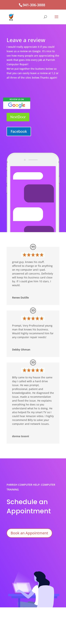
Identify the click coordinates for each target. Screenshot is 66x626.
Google (16, 102)
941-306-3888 (34, 4)
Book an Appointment (29, 532)
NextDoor (18, 117)
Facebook (19, 131)
